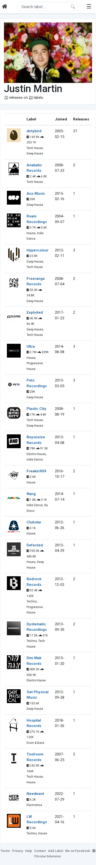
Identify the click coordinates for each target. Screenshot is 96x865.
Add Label (55, 851)
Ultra (31, 346)
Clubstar (34, 522)
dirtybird (34, 131)
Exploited (35, 312)
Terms (5, 851)
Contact (40, 851)
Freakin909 (36, 471)
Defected (35, 545)
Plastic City (36, 408)
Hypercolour (37, 250)
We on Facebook (77, 851)
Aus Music (36, 193)
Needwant (35, 793)
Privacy (17, 851)
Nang (31, 494)
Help (28, 851)
